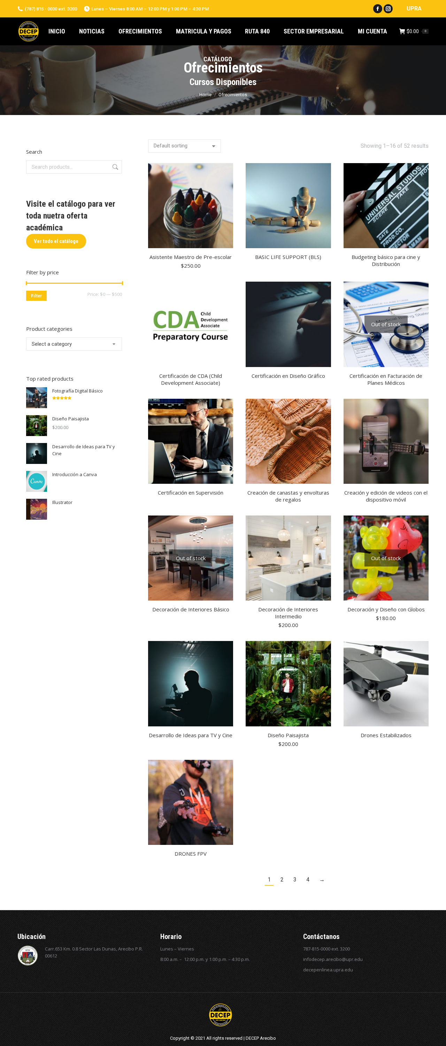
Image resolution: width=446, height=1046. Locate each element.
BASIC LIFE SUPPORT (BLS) (288, 256)
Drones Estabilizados (386, 735)
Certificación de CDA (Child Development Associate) (190, 379)
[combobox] (74, 344)
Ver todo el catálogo (56, 241)
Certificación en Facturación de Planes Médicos (385, 379)
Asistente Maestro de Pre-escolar (190, 256)
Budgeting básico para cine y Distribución (386, 260)
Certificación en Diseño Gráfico (288, 375)
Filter (36, 295)
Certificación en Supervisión (190, 492)
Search (114, 167)
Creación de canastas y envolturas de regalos (288, 496)
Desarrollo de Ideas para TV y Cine (190, 735)
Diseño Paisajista (288, 735)
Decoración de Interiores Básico (190, 609)
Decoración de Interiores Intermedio (288, 613)
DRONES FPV (191, 853)
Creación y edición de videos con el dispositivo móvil (386, 496)
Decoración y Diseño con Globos (386, 609)
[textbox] (52, 344)
